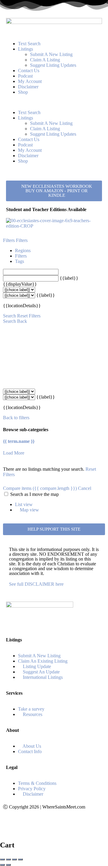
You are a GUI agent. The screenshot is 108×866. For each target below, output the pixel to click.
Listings (25, 49)
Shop (23, 92)
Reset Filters (28, 315)
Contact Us (28, 70)
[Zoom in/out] (20, 859)
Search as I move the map (34, 494)
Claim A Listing (45, 59)
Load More (13, 452)
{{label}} (69, 278)
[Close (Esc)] (2, 859)
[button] (54, 102)
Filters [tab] (21, 255)
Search (9, 315)
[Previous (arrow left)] (2, 865)
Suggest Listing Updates (53, 65)
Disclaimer (28, 86)
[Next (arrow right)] (8, 865)
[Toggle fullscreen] (14, 859)
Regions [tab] (23, 250)
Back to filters (16, 417)
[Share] (8, 859)
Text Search (29, 43)
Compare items (40, 488)
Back (22, 321)
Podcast (25, 75)
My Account (30, 81)
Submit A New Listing (51, 54)
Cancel (84, 488)
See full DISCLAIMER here (36, 584)
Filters (9, 240)
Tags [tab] (19, 261)
